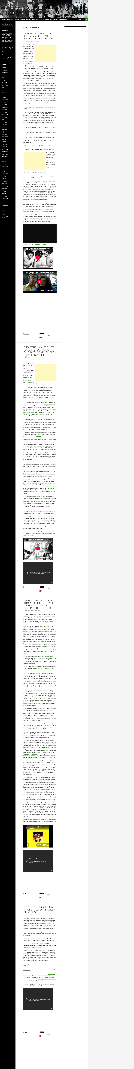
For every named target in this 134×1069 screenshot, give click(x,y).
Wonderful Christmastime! (7, 45)
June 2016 (4, 159)
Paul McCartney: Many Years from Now (41, 668)
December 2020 (5, 105)
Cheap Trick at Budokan (49, 404)
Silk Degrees (47, 750)
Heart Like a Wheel (34, 728)
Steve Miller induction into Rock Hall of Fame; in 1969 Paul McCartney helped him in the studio (39, 604)
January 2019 (4, 124)
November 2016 (5, 151)
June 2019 (4, 119)
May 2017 (4, 141)
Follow (27, 333)
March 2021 (4, 104)
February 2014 (5, 198)
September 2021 (5, 99)
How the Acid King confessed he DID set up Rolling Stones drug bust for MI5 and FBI (39, 975)
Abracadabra (39, 698)
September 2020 (5, 107)
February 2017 (5, 146)
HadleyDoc (43, 244)
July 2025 (4, 75)
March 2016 (4, 164)
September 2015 (5, 173)
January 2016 (4, 168)
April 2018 (4, 132)
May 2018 (4, 131)
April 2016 (4, 163)
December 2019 (5, 114)
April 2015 (4, 178)
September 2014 (5, 188)
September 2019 (5, 116)
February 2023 (5, 89)
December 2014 (5, 184)
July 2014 (4, 191)
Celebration (52, 656)
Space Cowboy (37, 658)
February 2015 (5, 181)
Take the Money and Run (40, 725)
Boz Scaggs (29, 744)
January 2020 (4, 112)
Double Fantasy (26, 422)
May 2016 (4, 161)
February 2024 (5, 84)
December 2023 (5, 85)
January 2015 (4, 183)
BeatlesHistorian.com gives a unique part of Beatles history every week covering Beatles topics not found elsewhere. (35, 19)
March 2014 (4, 196)
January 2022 (4, 94)
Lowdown (34, 754)
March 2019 (4, 122)
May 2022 (4, 92)
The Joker (30, 693)
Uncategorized (5, 205)
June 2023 (4, 87)
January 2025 (4, 77)
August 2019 (4, 117)
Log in (3, 212)
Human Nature (29, 703)
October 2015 (4, 171)
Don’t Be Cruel (34, 523)
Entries (4, 214)
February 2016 (5, 166)
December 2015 (5, 169)
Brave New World (48, 626)
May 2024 (4, 80)
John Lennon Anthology (39, 479)
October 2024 (4, 79)
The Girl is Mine (50, 769)
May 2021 (4, 102)
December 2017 (5, 136)
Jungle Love (37, 727)
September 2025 (5, 73)
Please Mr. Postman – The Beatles (31, 244)
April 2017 (4, 142)
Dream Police (40, 407)
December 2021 (5, 95)
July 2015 (4, 174)
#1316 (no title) (81, 19)
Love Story (49, 804)
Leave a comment (36, 41)
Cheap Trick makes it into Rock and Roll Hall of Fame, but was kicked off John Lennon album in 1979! (38, 352)
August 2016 (4, 156)
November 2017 (5, 137)
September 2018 (5, 127)
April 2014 (4, 195)
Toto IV (46, 760)
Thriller (28, 767)
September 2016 (5, 154)
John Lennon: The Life (39, 496)
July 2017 (4, 139)
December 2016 (5, 149)
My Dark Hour (43, 644)
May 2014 (4, 193)
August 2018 (4, 129)
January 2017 (4, 147)
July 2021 (4, 100)
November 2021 (5, 97)
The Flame (44, 520)
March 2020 (4, 110)
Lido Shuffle (26, 754)
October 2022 (4, 90)
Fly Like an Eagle (46, 735)
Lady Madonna (28, 659)
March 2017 (4, 144)
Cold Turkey (39, 436)
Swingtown (50, 727)
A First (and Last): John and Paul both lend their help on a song (39, 910)
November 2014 (5, 186)
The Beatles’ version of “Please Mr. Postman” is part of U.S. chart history (39, 36)
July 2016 (4, 158)
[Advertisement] (45, 53)
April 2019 (4, 121)
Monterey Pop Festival (31, 747)
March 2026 (4, 68)
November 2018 (5, 126)
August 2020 (4, 109)
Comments (5, 216)
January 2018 (4, 134)
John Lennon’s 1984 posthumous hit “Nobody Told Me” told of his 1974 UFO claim (7, 34)
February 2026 (5, 70)
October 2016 (4, 153)
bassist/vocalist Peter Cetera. (40, 383)
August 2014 (4, 190)
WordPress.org (5, 217)
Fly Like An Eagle (41, 708)
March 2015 (4, 179)
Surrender (48, 412)
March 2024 (4, 82)
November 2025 (5, 72)
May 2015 (4, 176)
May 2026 (4, 67)
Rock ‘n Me (52, 695)
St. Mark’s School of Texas (37, 780)
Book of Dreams (36, 737)
